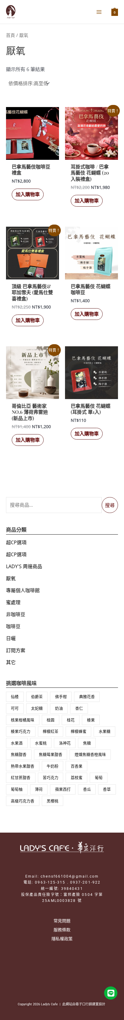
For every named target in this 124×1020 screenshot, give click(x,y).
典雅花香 (87, 696)
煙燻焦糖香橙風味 (90, 754)
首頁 (10, 35)
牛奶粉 (52, 766)
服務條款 (62, 929)
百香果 (76, 766)
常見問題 (62, 920)
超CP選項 (16, 542)
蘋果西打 (63, 789)
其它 (11, 662)
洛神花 (65, 743)
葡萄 (99, 777)
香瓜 (87, 789)
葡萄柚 (17, 789)
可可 (15, 708)
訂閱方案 (15, 650)
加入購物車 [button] (28, 194)
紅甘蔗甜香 (20, 777)
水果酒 (17, 743)
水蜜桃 (41, 743)
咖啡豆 (13, 626)
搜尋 (110, 505)
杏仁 (79, 708)
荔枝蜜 (76, 777)
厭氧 (11, 578)
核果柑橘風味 (22, 720)
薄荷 (39, 789)
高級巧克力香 (22, 801)
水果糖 (104, 731)
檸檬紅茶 (50, 731)
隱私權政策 (62, 938)
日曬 (11, 638)
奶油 (59, 708)
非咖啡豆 (15, 614)
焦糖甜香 (18, 754)
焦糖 (87, 743)
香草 (107, 789)
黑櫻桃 (52, 801)
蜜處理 (13, 602)
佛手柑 (61, 696)
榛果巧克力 (20, 731)
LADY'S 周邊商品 (24, 566)
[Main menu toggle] (99, 11)
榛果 (91, 720)
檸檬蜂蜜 (78, 731)
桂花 (71, 720)
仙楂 (15, 696)
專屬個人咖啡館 (23, 590)
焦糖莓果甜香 (50, 754)
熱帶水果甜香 (22, 766)
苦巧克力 (50, 777)
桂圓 (50, 720)
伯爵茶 (37, 696)
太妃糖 (37, 708)
